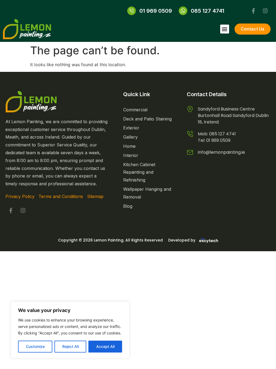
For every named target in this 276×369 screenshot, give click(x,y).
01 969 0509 (218, 140)
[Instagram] (265, 10)
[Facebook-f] (253, 10)
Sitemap (95, 196)
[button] (224, 29)
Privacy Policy (19, 196)
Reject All (70, 346)
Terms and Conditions (61, 196)
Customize (35, 346)
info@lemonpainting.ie (221, 152)
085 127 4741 (222, 134)
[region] (70, 329)
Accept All (105, 346)
